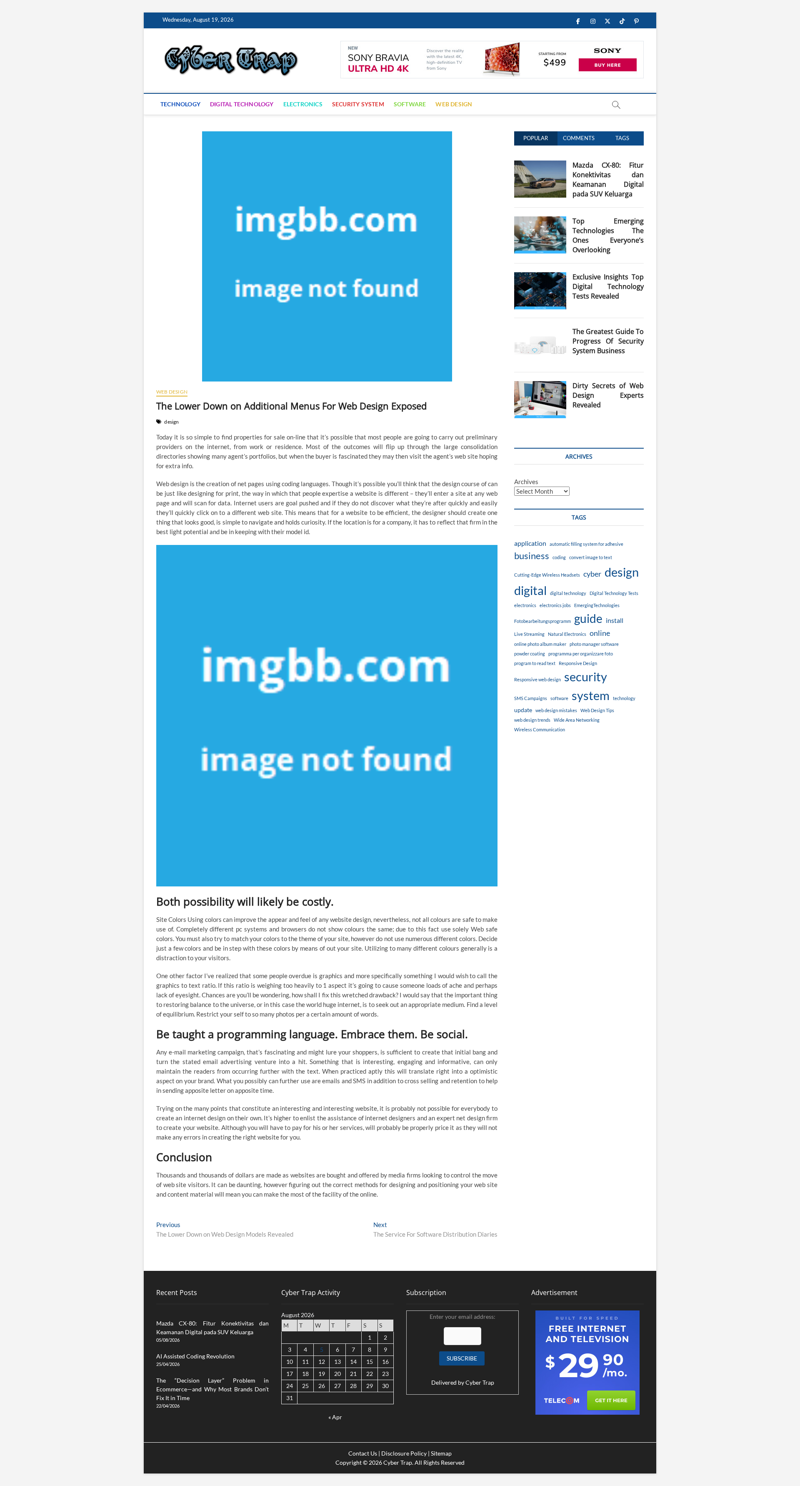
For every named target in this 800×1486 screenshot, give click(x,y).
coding (559, 557)
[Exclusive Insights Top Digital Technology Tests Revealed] (540, 277)
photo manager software (594, 644)
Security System (358, 104)
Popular (535, 138)
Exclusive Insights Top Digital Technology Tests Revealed (608, 286)
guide (588, 618)
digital (530, 590)
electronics (525, 605)
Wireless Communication (539, 729)
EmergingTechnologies (597, 605)
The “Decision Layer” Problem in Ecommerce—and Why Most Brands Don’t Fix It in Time (212, 1389)
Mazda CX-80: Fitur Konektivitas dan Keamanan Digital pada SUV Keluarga (608, 179)
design (171, 422)
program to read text (534, 663)
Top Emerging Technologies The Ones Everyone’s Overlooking (608, 235)
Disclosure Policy (404, 1453)
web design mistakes (556, 710)
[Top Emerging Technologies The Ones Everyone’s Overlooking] (540, 221)
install (614, 620)
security (585, 676)
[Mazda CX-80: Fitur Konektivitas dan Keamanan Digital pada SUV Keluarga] (540, 165)
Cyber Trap (479, 1382)
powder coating (529, 653)
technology (624, 698)
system (591, 695)
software (559, 698)
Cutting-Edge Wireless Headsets (547, 574)
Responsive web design (537, 679)
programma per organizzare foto (580, 653)
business (531, 555)
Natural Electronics (567, 634)
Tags (622, 138)
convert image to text (590, 557)
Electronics (302, 104)
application (530, 543)
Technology (180, 104)
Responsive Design (578, 663)
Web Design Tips (597, 710)
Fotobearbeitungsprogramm (542, 621)
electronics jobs (555, 605)
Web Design (453, 104)
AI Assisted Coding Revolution (195, 1356)
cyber (592, 574)
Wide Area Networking (577, 720)
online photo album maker (540, 644)
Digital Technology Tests (614, 593)
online (600, 633)
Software (410, 104)
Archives (526, 481)
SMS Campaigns (530, 698)
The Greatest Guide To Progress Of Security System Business (608, 341)
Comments (579, 138)
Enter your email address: (462, 1349)
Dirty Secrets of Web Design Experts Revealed (608, 395)
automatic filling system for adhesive (586, 544)
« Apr (335, 1417)
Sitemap (441, 1453)
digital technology (568, 593)
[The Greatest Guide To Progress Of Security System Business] (540, 331)
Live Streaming (529, 634)
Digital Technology (242, 104)
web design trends (532, 720)
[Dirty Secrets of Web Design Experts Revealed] (540, 385)
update (523, 709)
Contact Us (362, 1453)
